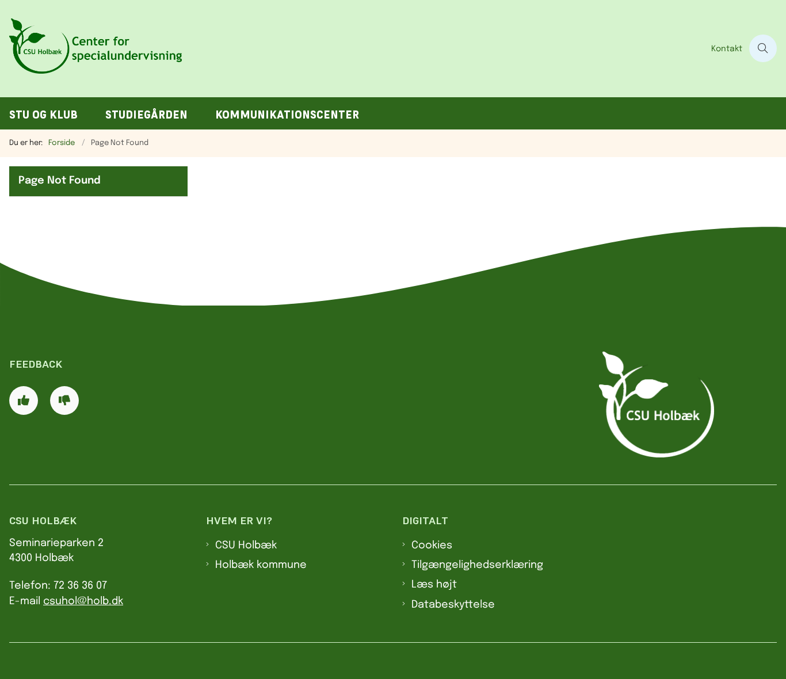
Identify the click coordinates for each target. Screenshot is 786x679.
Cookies (431, 545)
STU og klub (43, 114)
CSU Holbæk (246, 545)
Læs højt (434, 584)
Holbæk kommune (261, 565)
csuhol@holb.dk (83, 601)
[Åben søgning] (763, 48)
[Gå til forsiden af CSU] (352, 48)
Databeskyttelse (453, 605)
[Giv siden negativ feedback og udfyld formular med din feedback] (64, 400)
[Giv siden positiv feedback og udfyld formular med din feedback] (23, 400)
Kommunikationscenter (287, 114)
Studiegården (146, 114)
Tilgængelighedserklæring (477, 565)
